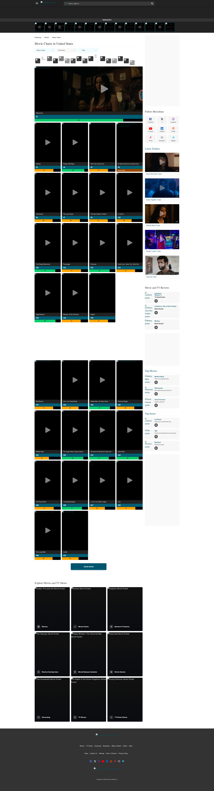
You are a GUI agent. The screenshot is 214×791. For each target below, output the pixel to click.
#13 (119, 268)
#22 (64, 455)
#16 (92, 318)
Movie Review (159, 309)
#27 (92, 505)
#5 (91, 167)
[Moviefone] (49, 3)
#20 (119, 405)
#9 (91, 217)
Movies (46, 37)
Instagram (173, 122)
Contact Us (93, 753)
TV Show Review (160, 297)
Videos (125, 746)
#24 (119, 455)
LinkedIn (162, 131)
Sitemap (101, 753)
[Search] (152, 3)
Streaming (38, 37)
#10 (119, 217)
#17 (37, 405)
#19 (92, 405)
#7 (64, 217)
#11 (64, 268)
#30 (37, 555)
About (86, 753)
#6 (119, 167)
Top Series (150, 413)
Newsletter (162, 140)
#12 (92, 268)
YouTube (150, 131)
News (131, 746)
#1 (37, 117)
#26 (37, 505)
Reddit (173, 131)
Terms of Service (111, 753)
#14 (37, 318)
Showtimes (106, 746)
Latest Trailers (152, 148)
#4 (64, 167)
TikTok (150, 140)
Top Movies (151, 371)
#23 (92, 455)
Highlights (107, 20)
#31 (64, 555)
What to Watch (116, 746)
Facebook (150, 122)
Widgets (173, 140)
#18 (64, 405)
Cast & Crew (121, 170)
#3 (37, 167)
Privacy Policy (123, 753)
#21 (37, 455)
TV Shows (89, 746)
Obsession (39, 113)
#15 (64, 318)
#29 (119, 505)
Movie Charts (56, 37)
